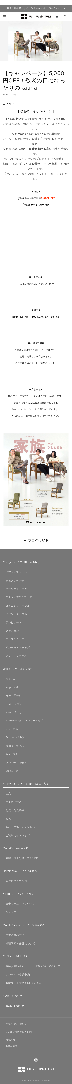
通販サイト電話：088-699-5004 (24, 983)
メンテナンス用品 (16, 656)
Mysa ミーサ (14, 712)
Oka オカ (12, 729)
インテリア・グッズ (18, 647)
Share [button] (10, 103)
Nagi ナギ (12, 687)
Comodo (33, 283)
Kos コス (12, 754)
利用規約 (10, 1039)
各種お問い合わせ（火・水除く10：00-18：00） (34, 966)
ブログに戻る (38, 540)
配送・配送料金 (15, 810)
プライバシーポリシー (17, 1024)
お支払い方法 (14, 802)
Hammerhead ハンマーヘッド (24, 720)
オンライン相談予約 (18, 974)
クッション (12, 630)
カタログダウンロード (19, 881)
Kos (42, 283)
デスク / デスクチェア (19, 597)
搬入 (8, 818)
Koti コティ (13, 678)
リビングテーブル (16, 614)
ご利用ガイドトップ (18, 835)
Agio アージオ (15, 695)
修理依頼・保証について (20, 943)
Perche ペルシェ (16, 737)
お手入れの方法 (15, 935)
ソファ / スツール (16, 572)
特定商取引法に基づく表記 (19, 1031)
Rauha (23, 283)
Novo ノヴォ (14, 703)
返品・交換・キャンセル (20, 827)
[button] (5, 17)
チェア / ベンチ (15, 580)
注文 (8, 793)
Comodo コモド (16, 762)
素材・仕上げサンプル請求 (22, 858)
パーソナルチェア (16, 589)
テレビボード (14, 622)
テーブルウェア (15, 639)
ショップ (11, 912)
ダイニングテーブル (18, 605)
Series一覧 (12, 770)
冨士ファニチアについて (20, 903)
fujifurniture (32, 1080)
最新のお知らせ (15, 1005)
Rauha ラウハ (15, 745)
